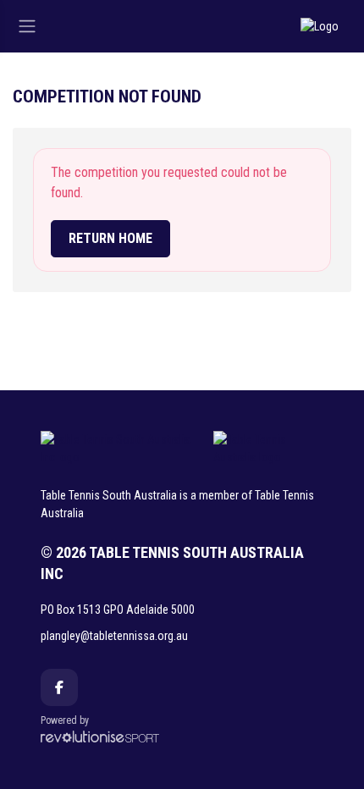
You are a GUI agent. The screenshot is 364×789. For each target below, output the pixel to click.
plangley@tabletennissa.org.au (114, 636)
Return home (110, 238)
